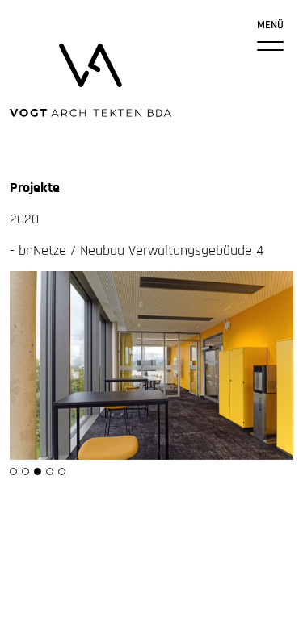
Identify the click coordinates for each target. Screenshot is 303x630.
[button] (13, 471)
